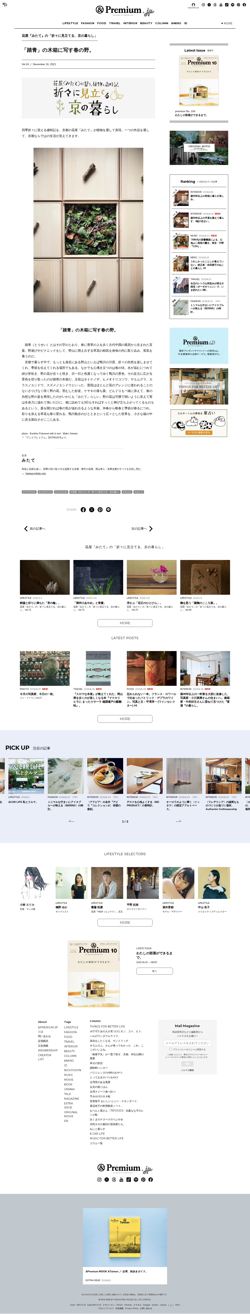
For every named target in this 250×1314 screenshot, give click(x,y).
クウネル (137, 1305)
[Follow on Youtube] (221, 5)
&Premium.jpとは (48, 1029)
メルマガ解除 (187, 1070)
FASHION (87, 23)
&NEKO (176, 23)
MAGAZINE (71, 1098)
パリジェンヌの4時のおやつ (106, 1072)
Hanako (128, 1305)
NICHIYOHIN (72, 1070)
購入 (154, 971)
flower (128, 491)
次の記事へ (139, 528)
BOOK (68, 1084)
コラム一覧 (96, 1143)
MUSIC (68, 1075)
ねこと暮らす (97, 1129)
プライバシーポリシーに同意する (189, 1049)
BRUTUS (81, 1305)
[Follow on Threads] (215, 5)
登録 (187, 1063)
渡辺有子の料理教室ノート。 (106, 1106)
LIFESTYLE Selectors (125, 854)
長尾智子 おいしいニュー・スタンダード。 (114, 1101)
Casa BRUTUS (94, 1305)
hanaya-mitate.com (36, 473)
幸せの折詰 (96, 1063)
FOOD (101, 23)
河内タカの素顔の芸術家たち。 (108, 1124)
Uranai (69, 1089)
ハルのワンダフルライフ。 (105, 1036)
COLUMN (161, 23)
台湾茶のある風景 (100, 1082)
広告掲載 (43, 1045)
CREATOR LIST (193, 8)
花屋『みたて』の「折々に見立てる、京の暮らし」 (60, 35)
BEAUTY (146, 23)
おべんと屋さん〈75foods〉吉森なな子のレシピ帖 (117, 1112)
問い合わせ (44, 1036)
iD (185, 23)
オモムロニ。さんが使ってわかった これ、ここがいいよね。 (117, 1047)
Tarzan (155, 1305)
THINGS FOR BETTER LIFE (107, 1026)
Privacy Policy (132, 1308)
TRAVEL (114, 23)
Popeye (146, 1305)
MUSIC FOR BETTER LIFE (107, 1138)
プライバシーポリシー (198, 1055)
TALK (67, 1094)
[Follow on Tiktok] (227, 5)
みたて (29, 458)
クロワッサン (109, 1305)
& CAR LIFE (97, 1133)
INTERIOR (130, 23)
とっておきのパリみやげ (104, 1077)
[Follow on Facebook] (244, 5)
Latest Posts (125, 638)
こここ (171, 1305)
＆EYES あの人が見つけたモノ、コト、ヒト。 (117, 1031)
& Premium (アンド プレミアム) (125, 10)
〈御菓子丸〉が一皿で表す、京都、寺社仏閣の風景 (117, 1056)
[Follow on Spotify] (233, 5)
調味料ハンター (99, 1067)
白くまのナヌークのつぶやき (106, 1119)
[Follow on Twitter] (209, 5)
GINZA (119, 1305)
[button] (71, 821)
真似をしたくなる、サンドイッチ (109, 1040)
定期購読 (43, 1041)
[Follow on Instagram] (203, 5)
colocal (163, 1305)
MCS (177, 1305)
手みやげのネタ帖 (100, 1096)
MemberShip (48, 1050)
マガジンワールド (106, 1308)
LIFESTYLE (70, 23)
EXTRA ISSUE (68, 1105)
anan (72, 1305)
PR (66, 1121)
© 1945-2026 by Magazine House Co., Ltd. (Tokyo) (125, 1299)
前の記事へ (37, 528)
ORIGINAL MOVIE (71, 1114)
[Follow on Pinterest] (238, 5)
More (125, 623)
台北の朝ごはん (99, 1087)
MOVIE (68, 1079)
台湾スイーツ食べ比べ (102, 1091)
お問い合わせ (146, 1308)
